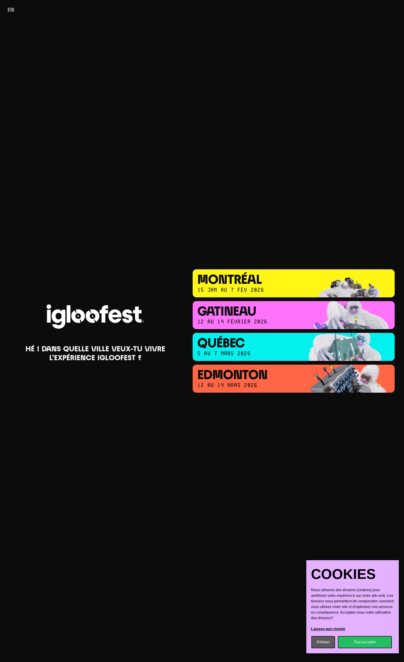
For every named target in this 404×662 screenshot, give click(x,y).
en (10, 10)
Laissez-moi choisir (328, 629)
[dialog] (352, 607)
